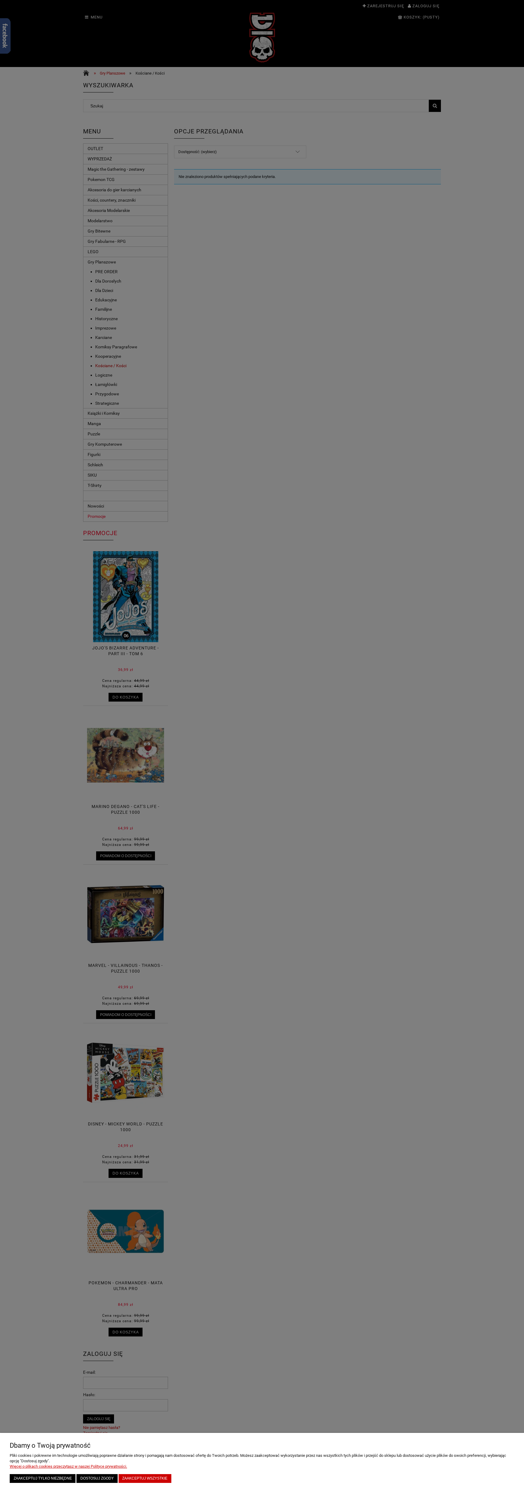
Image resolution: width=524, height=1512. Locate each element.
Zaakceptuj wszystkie (144, 1478)
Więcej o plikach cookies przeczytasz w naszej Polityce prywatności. (68, 1466)
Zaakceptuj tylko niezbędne (43, 1478)
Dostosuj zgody (97, 1478)
